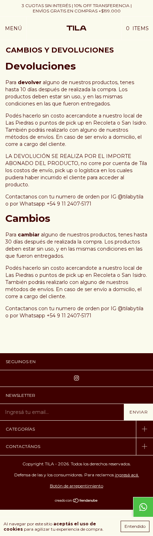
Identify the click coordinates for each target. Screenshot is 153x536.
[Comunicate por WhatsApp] (143, 507)
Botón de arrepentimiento (76, 485)
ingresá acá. (127, 474)
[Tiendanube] (76, 501)
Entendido (135, 526)
